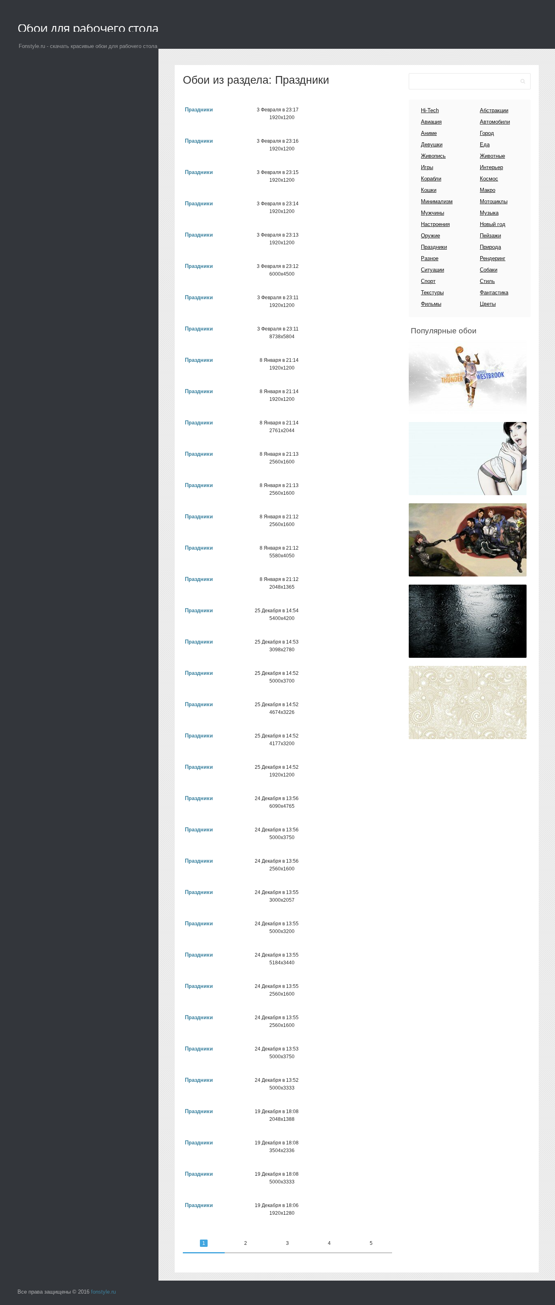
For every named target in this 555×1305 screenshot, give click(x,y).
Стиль (487, 281)
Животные (492, 156)
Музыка (489, 213)
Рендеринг (492, 258)
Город (487, 133)
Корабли (431, 179)
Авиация (431, 122)
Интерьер (491, 167)
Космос (489, 179)
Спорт (428, 281)
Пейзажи (490, 236)
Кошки (428, 190)
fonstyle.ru (103, 1292)
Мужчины (432, 213)
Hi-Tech (430, 110)
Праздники (199, 110)
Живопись (433, 156)
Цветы (488, 304)
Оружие (430, 236)
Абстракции (494, 110)
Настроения (435, 224)
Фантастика (494, 292)
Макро (487, 190)
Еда (485, 144)
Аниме (429, 133)
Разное (429, 258)
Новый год (492, 224)
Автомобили (495, 122)
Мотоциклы (493, 201)
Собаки (488, 270)
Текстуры (432, 292)
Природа (490, 247)
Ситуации (432, 270)
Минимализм (437, 201)
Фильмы (431, 304)
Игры (427, 167)
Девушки (431, 144)
